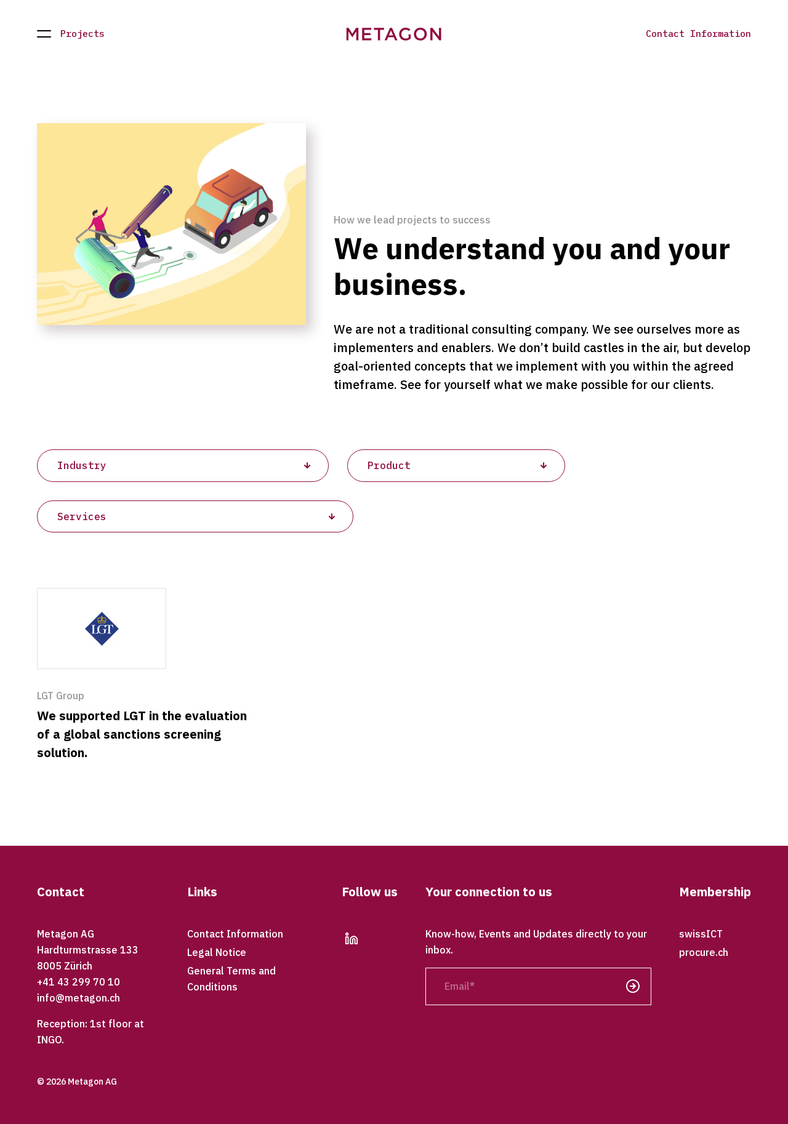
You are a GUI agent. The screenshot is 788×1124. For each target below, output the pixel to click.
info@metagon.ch (78, 998)
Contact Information (698, 33)
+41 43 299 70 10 (78, 982)
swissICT (701, 934)
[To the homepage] (394, 34)
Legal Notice (216, 952)
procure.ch (703, 952)
